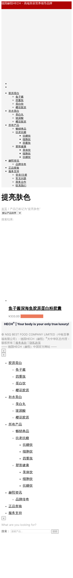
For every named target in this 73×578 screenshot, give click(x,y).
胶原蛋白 (14, 93)
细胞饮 (27, 139)
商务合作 (21, 182)
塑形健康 (21, 146)
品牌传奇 (21, 164)
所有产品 (14, 125)
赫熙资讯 (14, 160)
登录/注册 (21, 175)
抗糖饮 (27, 135)
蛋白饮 (20, 103)
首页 (4, 209)
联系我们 (21, 185)
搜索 (55, 531)
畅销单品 (21, 128)
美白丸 (20, 114)
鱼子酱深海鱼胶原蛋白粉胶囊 (35, 308)
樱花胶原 (21, 107)
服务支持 (14, 171)
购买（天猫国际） (32, 316)
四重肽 (20, 100)
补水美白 (14, 111)
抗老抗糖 (21, 132)
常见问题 (21, 178)
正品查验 (14, 167)
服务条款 (21, 342)
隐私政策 (35, 342)
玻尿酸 (20, 118)
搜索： (5, 531)
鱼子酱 (20, 96)
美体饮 (27, 150)
